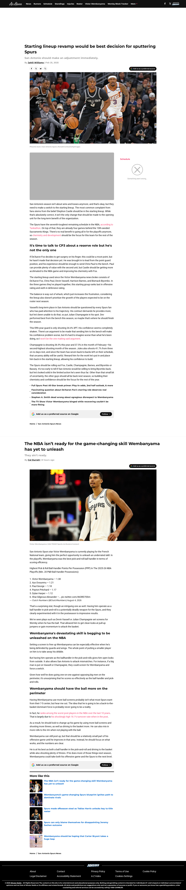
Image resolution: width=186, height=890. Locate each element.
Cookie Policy (149, 871)
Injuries (70, 4)
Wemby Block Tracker (118, 4)
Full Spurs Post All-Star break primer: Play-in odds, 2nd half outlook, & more (72, 385)
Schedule (47, 4)
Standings (59, 4)
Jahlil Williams (36, 62)
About (33, 871)
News (28, 4)
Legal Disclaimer (38, 876)
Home (32, 424)
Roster (80, 4)
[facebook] (165, 4)
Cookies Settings (123, 876)
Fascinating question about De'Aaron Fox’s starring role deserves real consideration (68, 391)
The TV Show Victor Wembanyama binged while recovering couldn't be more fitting (69, 403)
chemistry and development (47, 235)
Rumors (37, 4)
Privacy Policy (98, 871)
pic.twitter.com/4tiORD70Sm (75, 597)
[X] (170, 4)
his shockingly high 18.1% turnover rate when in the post (79, 716)
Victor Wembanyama (95, 4)
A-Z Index (96, 876)
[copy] (45, 68)
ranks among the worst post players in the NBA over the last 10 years (75, 713)
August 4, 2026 (74, 600)
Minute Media (16, 883)
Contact (61, 871)
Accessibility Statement (69, 876)
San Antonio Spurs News (49, 424)
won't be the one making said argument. (60, 338)
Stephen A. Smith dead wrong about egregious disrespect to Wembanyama (72, 397)
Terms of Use (122, 871)
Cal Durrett (34, 460)
